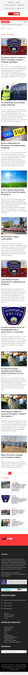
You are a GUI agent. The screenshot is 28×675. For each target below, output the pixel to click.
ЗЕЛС (5, 632)
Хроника (14, 496)
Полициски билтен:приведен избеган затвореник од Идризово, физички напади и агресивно (19, 500)
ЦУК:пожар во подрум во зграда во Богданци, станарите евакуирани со (13, 413)
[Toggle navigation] (3, 18)
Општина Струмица (8, 627)
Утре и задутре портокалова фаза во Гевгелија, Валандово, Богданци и (13, 191)
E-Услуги (6, 633)
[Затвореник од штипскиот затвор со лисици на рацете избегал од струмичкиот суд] (5, 522)
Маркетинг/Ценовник (9, 615)
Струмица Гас (7, 630)
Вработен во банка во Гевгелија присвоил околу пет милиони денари (18, 512)
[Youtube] (18, 8)
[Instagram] (20, 8)
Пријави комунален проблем (10, 637)
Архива (5, 618)
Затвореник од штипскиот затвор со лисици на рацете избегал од (18, 523)
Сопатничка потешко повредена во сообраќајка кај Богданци (13, 281)
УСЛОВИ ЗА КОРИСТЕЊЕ (10, 5)
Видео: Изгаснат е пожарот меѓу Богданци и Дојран (12, 456)
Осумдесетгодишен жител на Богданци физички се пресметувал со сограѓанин (12, 329)
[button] (24, 22)
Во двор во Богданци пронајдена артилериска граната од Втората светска (12, 370)
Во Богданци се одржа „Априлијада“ (10, 237)
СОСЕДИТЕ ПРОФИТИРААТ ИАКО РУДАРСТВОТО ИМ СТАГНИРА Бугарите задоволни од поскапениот (19, 487)
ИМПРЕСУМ (11, 2)
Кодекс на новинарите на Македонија (12, 642)
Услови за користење (8, 616)
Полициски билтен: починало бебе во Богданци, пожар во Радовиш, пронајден (13, 59)
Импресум (6, 613)
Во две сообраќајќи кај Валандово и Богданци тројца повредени (13, 145)
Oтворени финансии (8, 638)
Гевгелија (14, 508)
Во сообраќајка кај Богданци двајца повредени (13, 103)
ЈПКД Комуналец (8, 628)
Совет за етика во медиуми (10, 640)
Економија (14, 482)
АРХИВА (18, 2)
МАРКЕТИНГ (21, 5)
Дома (4, 28)
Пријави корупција (8, 635)
